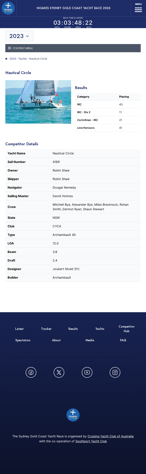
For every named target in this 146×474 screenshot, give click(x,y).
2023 (13, 58)
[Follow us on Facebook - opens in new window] (31, 372)
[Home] (6, 59)
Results (73, 329)
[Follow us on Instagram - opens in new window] (115, 372)
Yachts (22, 58)
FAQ (123, 340)
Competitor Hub (127, 328)
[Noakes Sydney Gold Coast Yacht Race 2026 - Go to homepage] (8, 8)
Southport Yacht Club (91, 441)
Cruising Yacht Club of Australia (111, 436)
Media (90, 340)
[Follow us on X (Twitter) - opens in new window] (59, 372)
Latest (19, 329)
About (56, 340)
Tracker (46, 329)
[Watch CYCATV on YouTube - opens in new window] (87, 372)
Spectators (22, 340)
